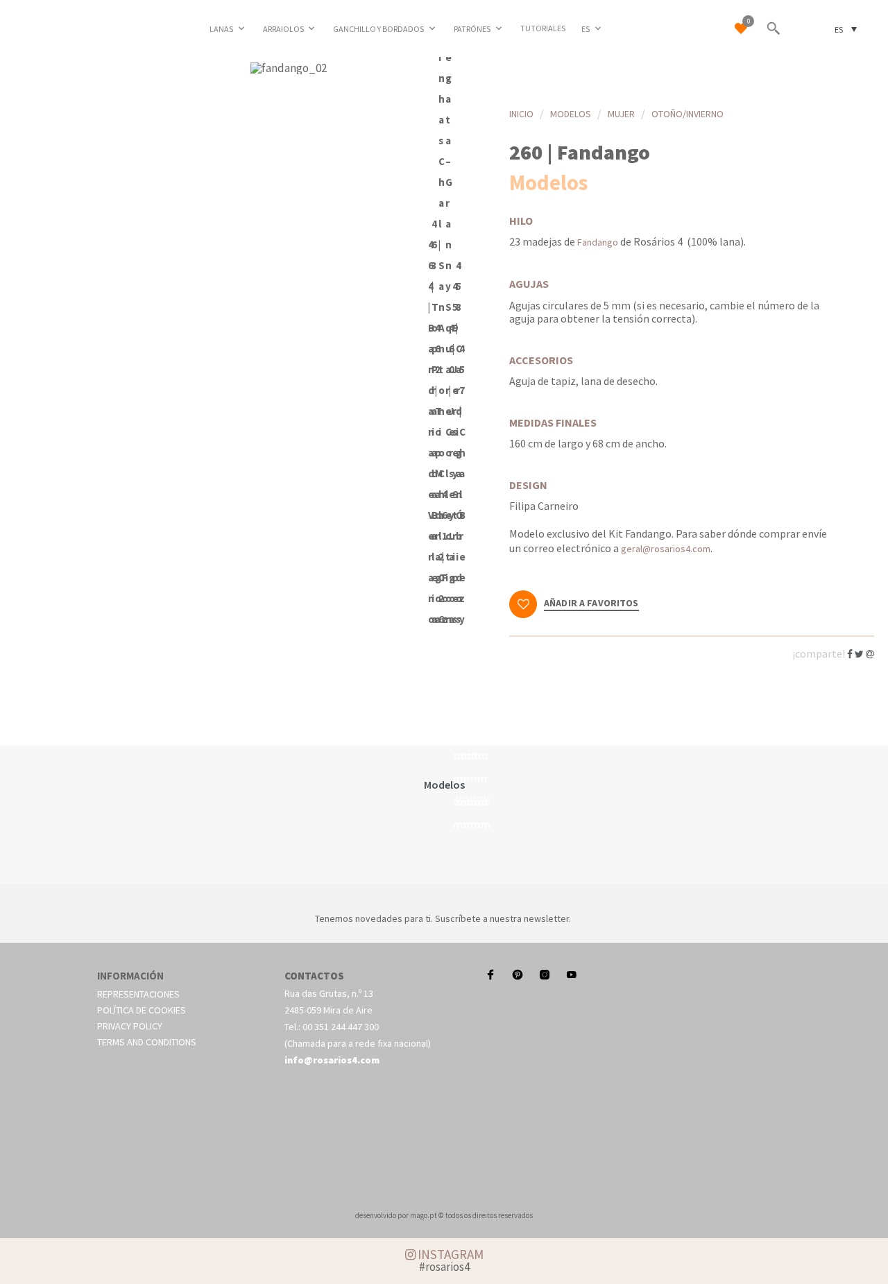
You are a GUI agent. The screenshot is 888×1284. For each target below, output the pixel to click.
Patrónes (472, 29)
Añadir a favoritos (591, 603)
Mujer (621, 114)
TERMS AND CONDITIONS (146, 1042)
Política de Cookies (141, 1010)
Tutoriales (542, 28)
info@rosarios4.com (331, 1060)
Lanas (221, 29)
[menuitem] (592, 28)
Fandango (597, 242)
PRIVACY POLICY (129, 1026)
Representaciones (138, 994)
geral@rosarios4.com (665, 548)
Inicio (521, 114)
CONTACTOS (314, 975)
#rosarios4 (444, 1266)
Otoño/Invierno (687, 114)
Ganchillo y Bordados (378, 29)
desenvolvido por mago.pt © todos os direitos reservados (444, 1215)
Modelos (570, 114)
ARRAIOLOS (283, 29)
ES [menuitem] (839, 29)
